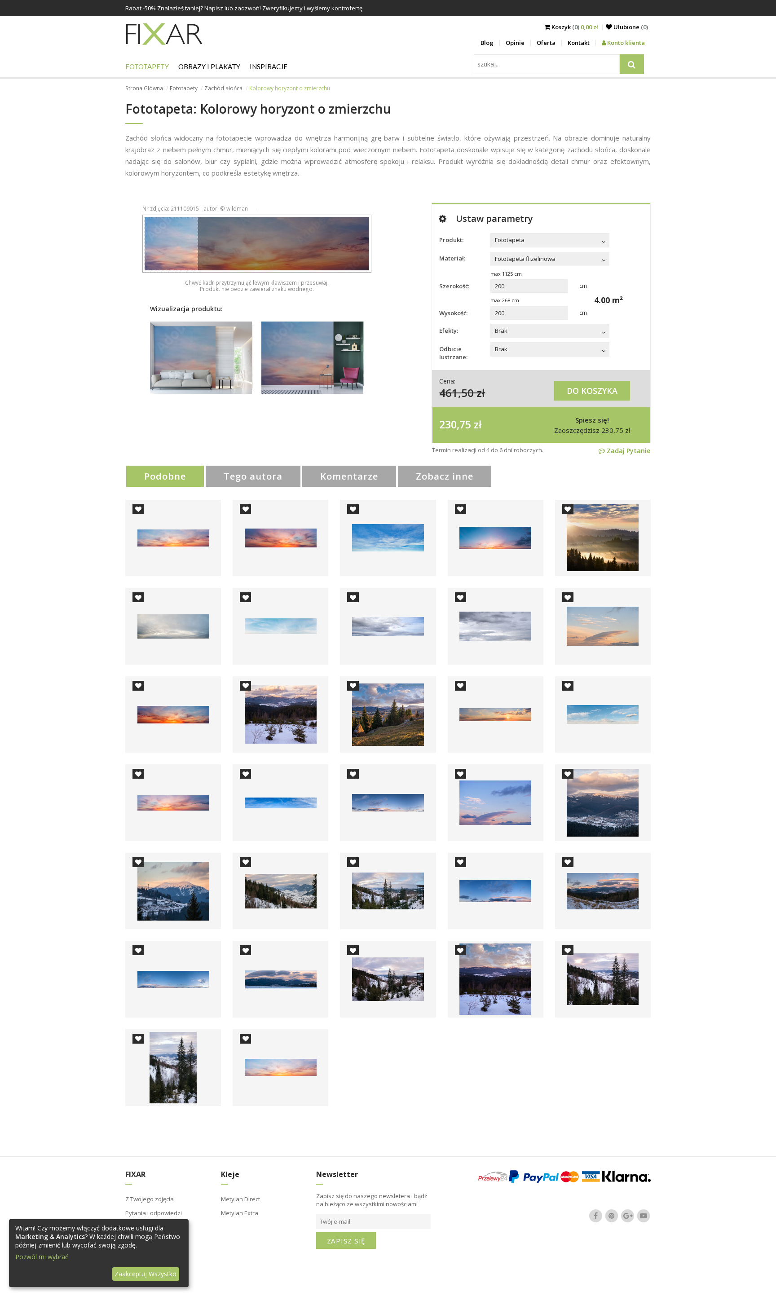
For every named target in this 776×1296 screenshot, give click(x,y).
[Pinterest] (611, 1215)
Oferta (546, 43)
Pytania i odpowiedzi (153, 1213)
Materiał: (452, 258)
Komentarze (349, 476)
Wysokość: (453, 313)
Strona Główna (144, 88)
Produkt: (451, 240)
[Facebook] (596, 1215)
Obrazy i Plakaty (209, 66)
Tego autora (253, 476)
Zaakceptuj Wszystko (145, 1274)
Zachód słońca (223, 88)
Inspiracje (268, 66)
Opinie (515, 43)
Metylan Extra (239, 1213)
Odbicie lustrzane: (453, 353)
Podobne (165, 476)
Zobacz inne (444, 476)
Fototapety (147, 66)
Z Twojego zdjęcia (149, 1199)
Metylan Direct (240, 1199)
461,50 (456, 392)
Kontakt (579, 43)
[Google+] (628, 1215)
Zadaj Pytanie (627, 450)
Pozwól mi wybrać (41, 1256)
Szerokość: (454, 286)
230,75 (455, 424)
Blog (487, 43)
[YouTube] (643, 1215)
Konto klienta (625, 43)
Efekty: (448, 330)
